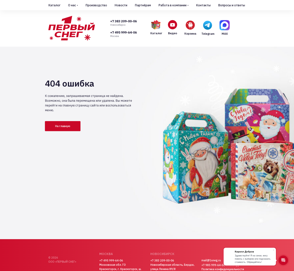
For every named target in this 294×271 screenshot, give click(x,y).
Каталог (54, 5)
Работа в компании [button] (172, 5)
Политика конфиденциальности (222, 269)
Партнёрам (143, 5)
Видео (172, 33)
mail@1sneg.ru (211, 260)
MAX (225, 34)
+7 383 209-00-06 (123, 21)
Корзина (190, 33)
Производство (96, 5)
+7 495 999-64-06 (123, 32)
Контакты (203, 5)
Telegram (207, 34)
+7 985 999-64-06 (213, 265)
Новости (121, 5)
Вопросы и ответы (231, 5)
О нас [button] (72, 5)
